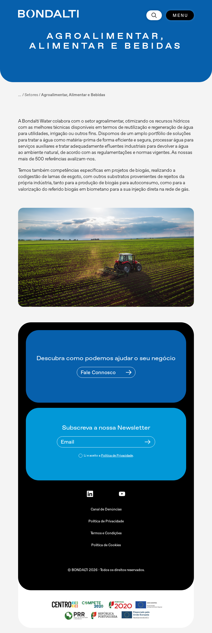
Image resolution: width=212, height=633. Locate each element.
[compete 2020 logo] (93, 604)
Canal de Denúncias (106, 509)
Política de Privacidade (117, 455)
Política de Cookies (106, 545)
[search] (154, 15)
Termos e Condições (106, 533)
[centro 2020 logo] (64, 604)
